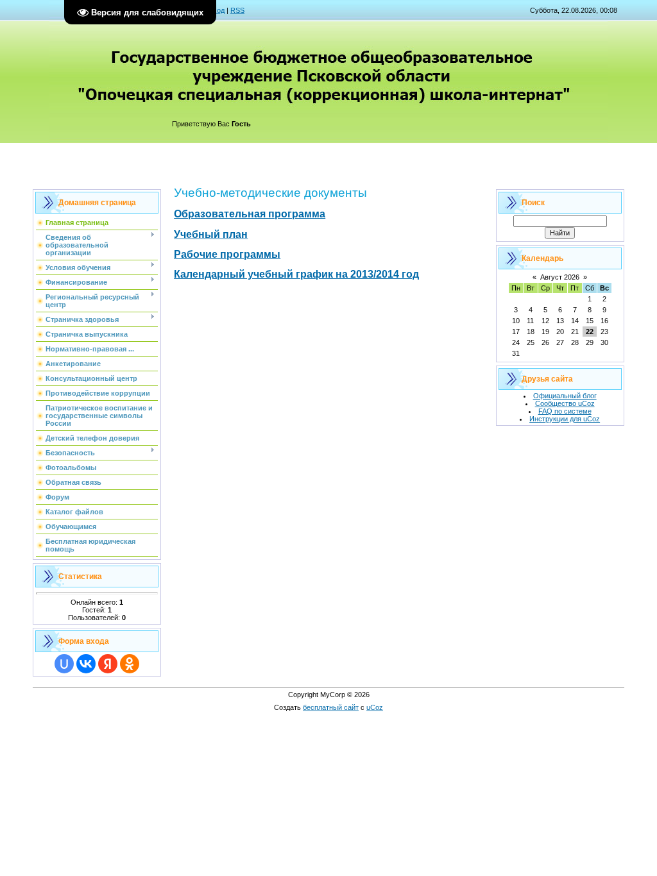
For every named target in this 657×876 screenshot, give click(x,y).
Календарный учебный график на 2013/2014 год (296, 274)
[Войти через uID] (64, 663)
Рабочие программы (227, 254)
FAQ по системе (565, 411)
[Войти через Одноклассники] (129, 663)
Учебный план (211, 234)
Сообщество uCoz (565, 403)
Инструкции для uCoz (564, 419)
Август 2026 (559, 277)
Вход (217, 10)
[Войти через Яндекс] (107, 663)
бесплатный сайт (331, 707)
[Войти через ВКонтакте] (86, 663)
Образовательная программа (249, 213)
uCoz (374, 707)
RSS (237, 10)
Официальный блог (565, 396)
